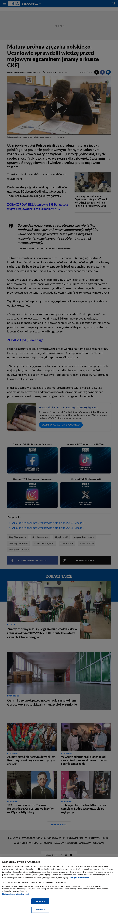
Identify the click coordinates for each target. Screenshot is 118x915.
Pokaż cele (40, 909)
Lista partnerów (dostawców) (15, 894)
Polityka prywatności (79, 877)
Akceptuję (40, 901)
